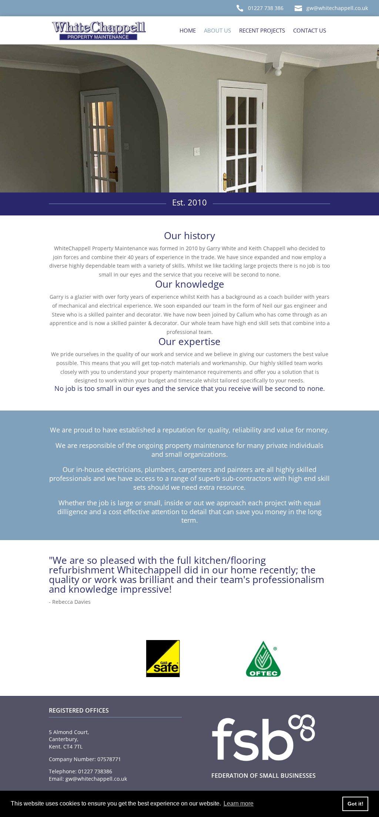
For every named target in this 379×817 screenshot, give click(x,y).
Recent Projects (262, 30)
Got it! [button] (355, 804)
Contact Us (309, 30)
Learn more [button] (239, 803)
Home (188, 30)
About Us (217, 30)
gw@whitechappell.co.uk (337, 7)
